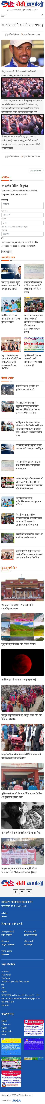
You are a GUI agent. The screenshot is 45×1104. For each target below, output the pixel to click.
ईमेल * (3, 219)
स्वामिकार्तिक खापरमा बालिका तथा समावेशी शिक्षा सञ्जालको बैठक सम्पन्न (33, 287)
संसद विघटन (36, 170)
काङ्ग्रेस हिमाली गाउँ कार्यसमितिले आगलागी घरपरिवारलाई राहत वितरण (21, 756)
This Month (6, 975)
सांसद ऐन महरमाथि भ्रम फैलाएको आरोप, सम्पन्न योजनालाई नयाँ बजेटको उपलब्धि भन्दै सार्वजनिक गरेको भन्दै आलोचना (29, 484)
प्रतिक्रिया (4, 200)
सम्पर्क (3, 1034)
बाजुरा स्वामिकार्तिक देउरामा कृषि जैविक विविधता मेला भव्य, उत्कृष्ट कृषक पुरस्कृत (19, 870)
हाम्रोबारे (4, 1021)
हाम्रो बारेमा (5, 1005)
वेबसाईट (4, 230)
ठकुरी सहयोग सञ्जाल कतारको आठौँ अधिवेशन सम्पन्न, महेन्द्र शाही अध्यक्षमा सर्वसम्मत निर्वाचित (11, 361)
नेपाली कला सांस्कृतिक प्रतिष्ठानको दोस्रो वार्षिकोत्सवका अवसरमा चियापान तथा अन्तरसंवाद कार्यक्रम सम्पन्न (34, 324)
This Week (5, 978)
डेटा (2, 985)
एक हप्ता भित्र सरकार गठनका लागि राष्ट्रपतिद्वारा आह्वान (17, 607)
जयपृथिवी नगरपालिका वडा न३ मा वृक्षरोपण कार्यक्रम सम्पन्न (29, 536)
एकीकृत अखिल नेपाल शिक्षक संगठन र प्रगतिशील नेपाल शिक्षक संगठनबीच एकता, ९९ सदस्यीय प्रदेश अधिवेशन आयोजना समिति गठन (29, 429)
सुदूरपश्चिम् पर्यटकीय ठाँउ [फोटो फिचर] (18, 644)
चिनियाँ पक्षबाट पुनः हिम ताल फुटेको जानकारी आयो (27, 387)
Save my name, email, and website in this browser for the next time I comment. (19, 244)
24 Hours (5, 971)
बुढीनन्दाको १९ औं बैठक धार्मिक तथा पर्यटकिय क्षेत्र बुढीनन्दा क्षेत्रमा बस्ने (21, 795)
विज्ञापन (4, 991)
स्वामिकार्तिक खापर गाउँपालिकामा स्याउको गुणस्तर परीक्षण (10, 319)
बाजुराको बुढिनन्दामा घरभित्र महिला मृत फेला (21, 833)
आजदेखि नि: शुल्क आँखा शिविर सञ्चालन (15, 981)
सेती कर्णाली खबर (7, 1002)
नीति (3, 988)
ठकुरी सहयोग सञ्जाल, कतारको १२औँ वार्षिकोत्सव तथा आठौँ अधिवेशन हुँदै (33, 360)
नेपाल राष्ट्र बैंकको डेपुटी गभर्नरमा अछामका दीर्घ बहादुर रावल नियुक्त (10, 285)
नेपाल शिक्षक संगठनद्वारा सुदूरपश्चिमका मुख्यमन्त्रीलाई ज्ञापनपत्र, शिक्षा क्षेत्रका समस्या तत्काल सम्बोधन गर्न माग (28, 408)
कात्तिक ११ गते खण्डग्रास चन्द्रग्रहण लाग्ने (18, 680)
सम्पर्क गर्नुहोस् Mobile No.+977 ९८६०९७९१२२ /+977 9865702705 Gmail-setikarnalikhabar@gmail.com (21, 997)
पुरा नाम (4, 211)
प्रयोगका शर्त (5, 1024)
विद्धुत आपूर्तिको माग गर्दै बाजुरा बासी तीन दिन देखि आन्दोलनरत (21, 717)
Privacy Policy (6, 1031)
